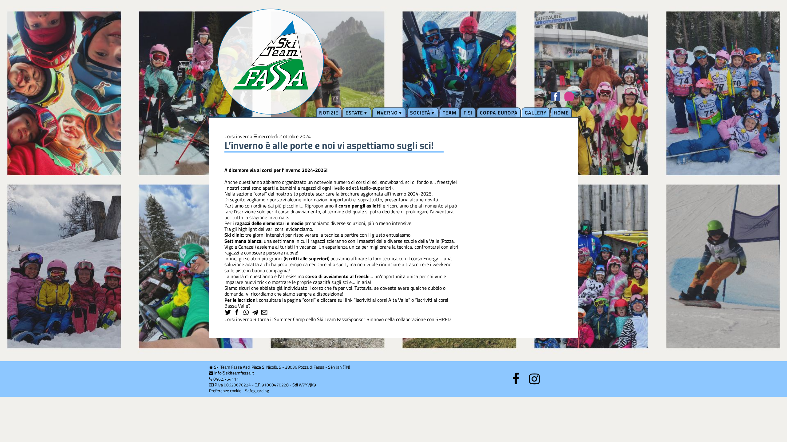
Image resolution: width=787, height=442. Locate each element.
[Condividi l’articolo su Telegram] (256, 313)
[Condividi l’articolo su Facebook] (238, 313)
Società (420, 112)
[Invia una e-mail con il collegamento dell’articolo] (265, 313)
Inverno (386, 112)
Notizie (328, 112)
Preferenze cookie (225, 391)
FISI (468, 112)
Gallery (536, 112)
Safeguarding (257, 391)
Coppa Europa (499, 112)
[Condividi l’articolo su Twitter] (228, 313)
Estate (354, 112)
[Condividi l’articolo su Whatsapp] (247, 313)
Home (561, 112)
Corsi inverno (238, 136)
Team (450, 112)
